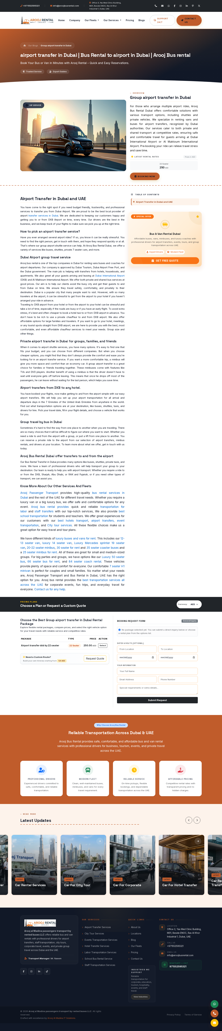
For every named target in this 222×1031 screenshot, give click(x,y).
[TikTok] (47, 971)
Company (74, 20)
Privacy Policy (174, 1014)
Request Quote (95, 658)
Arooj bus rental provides (50, 506)
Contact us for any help (49, 589)
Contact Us (190, 20)
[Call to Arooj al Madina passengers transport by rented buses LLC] (214, 1013)
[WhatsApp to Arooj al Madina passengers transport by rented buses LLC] (214, 1004)
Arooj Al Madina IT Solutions (61, 1018)
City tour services (59, 525)
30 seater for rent (68, 547)
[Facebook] (174, 6)
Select (103, 645)
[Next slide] (197, 820)
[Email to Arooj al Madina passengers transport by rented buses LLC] (214, 1023)
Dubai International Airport (109, 275)
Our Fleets (91, 20)
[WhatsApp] (168, 6)
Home (61, 20)
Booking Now (146, 176)
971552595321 (178, 966)
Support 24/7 (162, 20)
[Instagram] (180, 6)
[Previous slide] (188, 820)
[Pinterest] (192, 6)
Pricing (130, 20)
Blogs (141, 20)
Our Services (111, 20)
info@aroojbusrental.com (66, 6)
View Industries (141, 997)
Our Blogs (33, 45)
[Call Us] (155, 6)
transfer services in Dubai (43, 215)
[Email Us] (162, 6)
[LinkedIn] (186, 6)
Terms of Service (193, 1014)
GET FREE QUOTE (166, 260)
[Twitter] (199, 6)
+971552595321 (31, 6)
